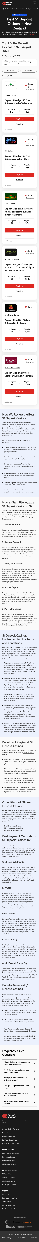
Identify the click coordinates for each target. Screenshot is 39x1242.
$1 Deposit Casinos (19, 15)
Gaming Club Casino (12, 259)
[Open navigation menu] (35, 3)
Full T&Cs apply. (8, 185)
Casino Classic (10, 204)
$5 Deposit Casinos (8, 1177)
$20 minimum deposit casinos (13, 830)
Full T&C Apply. (8, 349)
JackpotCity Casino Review (10, 1144)
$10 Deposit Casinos (8, 1181)
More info (19, 124)
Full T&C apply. (8, 402)
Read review (30, 90)
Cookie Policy (21, 1238)
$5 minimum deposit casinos (13, 826)
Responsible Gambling (9, 1198)
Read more (32, 34)
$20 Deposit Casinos (9, 1185)
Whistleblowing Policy (9, 1205)
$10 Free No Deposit (8, 1160)
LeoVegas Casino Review (10, 1140)
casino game (9, 519)
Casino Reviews (7, 1133)
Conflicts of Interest (8, 1209)
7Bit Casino (9, 151)
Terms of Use (6, 1201)
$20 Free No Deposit (9, 1164)
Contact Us (5, 1194)
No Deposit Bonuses (8, 1157)
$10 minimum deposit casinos (13, 828)
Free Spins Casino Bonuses (10, 1153)
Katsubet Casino (10, 95)
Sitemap (34, 1238)
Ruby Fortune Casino (12, 368)
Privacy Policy (6, 1238)
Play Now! (19, 119)
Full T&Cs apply (8, 129)
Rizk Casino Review (8, 1136)
